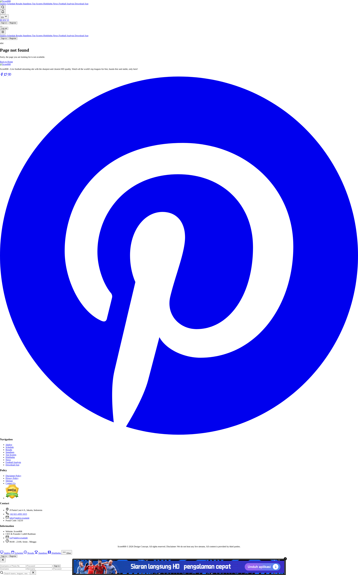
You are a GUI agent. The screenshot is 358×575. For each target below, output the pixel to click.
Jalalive (3, 4)
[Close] (3, 560)
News (56, 4)
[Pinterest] (179, 434)
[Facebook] (2, 75)
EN (2, 17)
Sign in (4, 23)
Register (13, 23)
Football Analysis (67, 4)
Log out (4, 28)
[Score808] (5, 1)
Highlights (48, 4)
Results (19, 4)
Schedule (11, 4)
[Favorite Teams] (3, 12)
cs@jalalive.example (19, 538)
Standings (27, 4)
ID (1, 20)
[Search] (3, 7)
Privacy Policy (12, 478)
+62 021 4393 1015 (18, 514)
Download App (81, 4)
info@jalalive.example (19, 518)
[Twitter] (6, 75)
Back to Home (6, 62)
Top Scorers (37, 4)
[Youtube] (9, 75)
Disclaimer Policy (13, 476)
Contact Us (11, 483)
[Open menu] (3, 32)
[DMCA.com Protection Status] (12, 498)
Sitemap (9, 481)
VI (8, 20)
